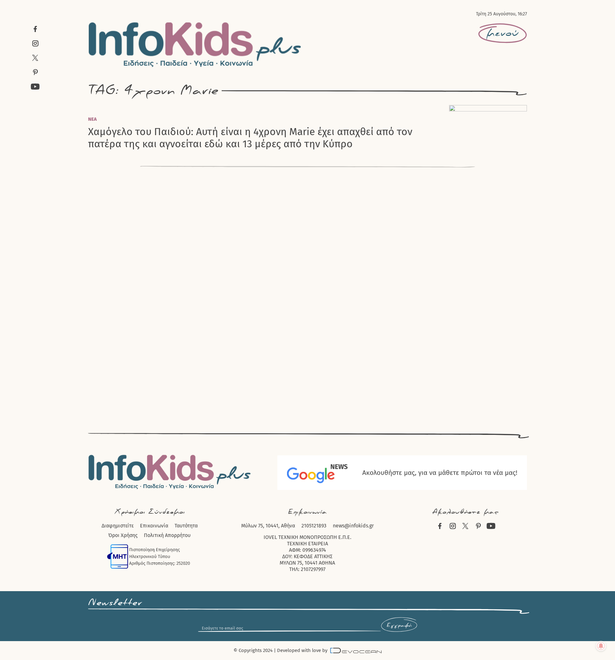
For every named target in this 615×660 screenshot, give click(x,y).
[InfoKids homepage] (195, 44)
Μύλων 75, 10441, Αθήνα (268, 526)
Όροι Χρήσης (122, 535)
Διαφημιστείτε (118, 526)
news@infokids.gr (353, 526)
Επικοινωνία (154, 526)
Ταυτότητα (186, 526)
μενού (502, 33)
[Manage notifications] (601, 646)
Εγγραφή (399, 625)
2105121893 (313, 526)
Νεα (92, 119)
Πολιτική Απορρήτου (167, 535)
